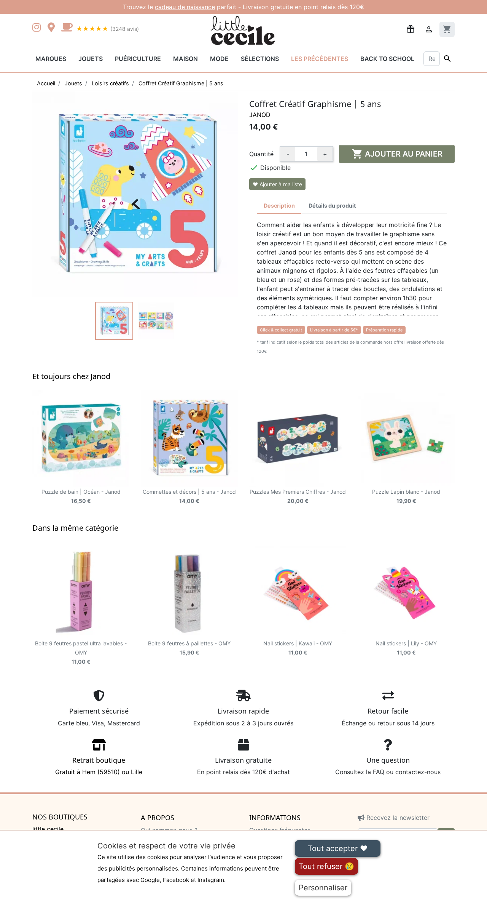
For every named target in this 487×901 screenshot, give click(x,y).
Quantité (261, 154)
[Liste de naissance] (410, 28)
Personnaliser (323, 887)
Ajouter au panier (397, 154)
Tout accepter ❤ (338, 848)
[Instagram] (38, 28)
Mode (219, 58)
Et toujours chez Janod (71, 376)
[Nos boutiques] (53, 28)
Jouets (90, 58)
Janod (260, 114)
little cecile (48, 829)
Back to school (387, 58)
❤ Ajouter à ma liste (277, 184)
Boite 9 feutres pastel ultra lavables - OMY (81, 652)
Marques (50, 58)
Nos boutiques (60, 817)
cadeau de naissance (185, 7)
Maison (185, 58)
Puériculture (138, 58)
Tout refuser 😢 (326, 866)
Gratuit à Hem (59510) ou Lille (98, 765)
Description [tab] (279, 205)
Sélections (260, 58)
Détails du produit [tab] (332, 205)
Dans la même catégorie (75, 528)
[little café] (66, 28)
